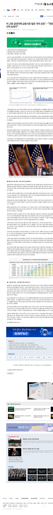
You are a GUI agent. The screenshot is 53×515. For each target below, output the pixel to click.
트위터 (12, 33)
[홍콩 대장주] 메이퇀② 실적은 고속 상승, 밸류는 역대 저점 (41, 416)
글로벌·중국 (42, 10)
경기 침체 (31, 357)
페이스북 (9, 33)
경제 (32, 10)
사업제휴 (17, 498)
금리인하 (50, 357)
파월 (44, 357)
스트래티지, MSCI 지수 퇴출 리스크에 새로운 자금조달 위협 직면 (41, 409)
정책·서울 (27, 10)
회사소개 (4, 498)
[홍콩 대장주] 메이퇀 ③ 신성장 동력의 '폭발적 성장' (23, 416)
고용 (20, 357)
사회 (36, 10)
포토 (18, 10)
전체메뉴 (4, 9)
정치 (22, 10)
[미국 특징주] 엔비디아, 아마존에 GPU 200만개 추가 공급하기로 (23, 409)
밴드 (14, 33)
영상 (12, 10)
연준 (10, 357)
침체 (25, 357)
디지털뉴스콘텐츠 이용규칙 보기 (15, 369)
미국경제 (38, 357)
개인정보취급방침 (24, 498)
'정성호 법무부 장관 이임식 (15, 478)
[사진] (14, 442)
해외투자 (48, 10)
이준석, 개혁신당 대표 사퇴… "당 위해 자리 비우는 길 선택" (32, 478)
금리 (15, 357)
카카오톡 (7, 33)
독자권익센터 (42, 498)
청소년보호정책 (34, 498)
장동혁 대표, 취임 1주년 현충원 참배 (42, 478)
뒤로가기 (11, 373)
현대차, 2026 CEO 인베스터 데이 (42, 471)
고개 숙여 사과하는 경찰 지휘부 (32, 471)
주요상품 (10, 498)
